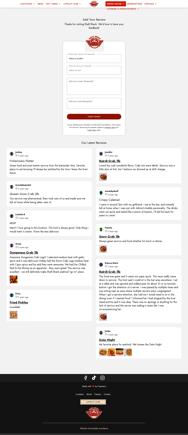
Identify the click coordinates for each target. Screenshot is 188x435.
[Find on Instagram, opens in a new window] (102, 378)
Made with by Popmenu (54, 386)
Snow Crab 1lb (109, 236)
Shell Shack (94, 413)
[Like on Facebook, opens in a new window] (85, 378)
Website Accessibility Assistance (94, 428)
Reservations (134, 4)
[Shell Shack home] (94, 4)
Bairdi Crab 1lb (109, 161)
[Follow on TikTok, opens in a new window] (94, 378)
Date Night (107, 340)
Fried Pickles (19, 302)
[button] (27, 3)
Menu (40, 4)
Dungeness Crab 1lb (24, 252)
